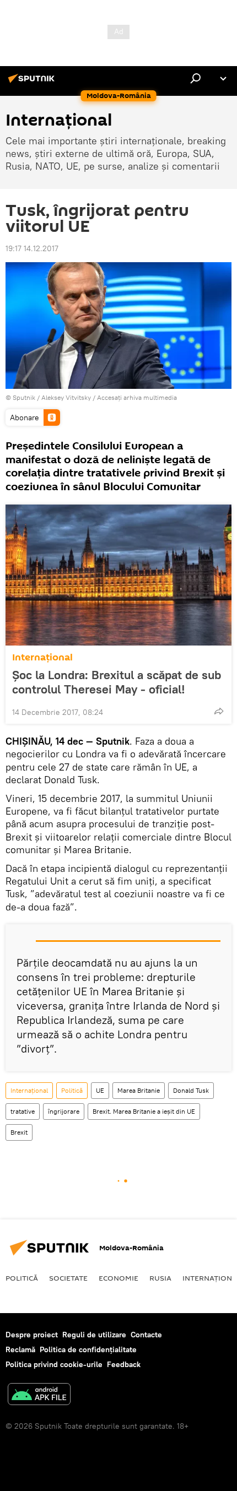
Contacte (146, 1335)
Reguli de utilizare (94, 1335)
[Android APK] (39, 1395)
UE (100, 1090)
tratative (22, 1111)
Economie (118, 1278)
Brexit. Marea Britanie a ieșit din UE (144, 1111)
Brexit (19, 1132)
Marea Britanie (138, 1090)
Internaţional (42, 657)
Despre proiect (32, 1335)
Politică (72, 1090)
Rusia (160, 1278)
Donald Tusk (191, 1090)
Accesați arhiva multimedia (137, 397)
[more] (219, 711)
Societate (68, 1278)
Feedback (124, 1364)
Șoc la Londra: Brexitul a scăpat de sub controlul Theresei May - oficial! (116, 682)
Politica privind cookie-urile (54, 1364)
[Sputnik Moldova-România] (33, 83)
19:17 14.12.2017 (32, 248)
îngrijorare (63, 1111)
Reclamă (20, 1349)
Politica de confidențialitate (88, 1349)
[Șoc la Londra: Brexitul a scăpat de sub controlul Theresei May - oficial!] (118, 575)
